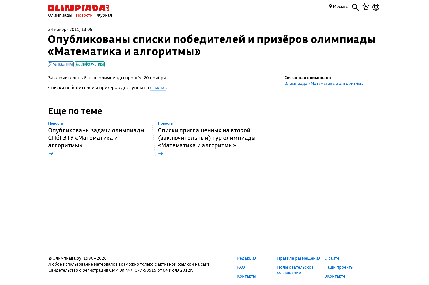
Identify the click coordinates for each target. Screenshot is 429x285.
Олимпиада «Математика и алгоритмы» (323, 83)
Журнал (104, 15)
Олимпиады (60, 15)
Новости (84, 15)
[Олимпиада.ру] (78, 8)
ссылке (158, 87)
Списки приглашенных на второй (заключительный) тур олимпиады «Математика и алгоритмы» (207, 139)
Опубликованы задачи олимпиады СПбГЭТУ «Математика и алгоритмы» (96, 139)
